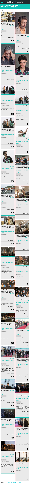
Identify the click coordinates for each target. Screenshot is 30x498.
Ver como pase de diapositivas (15, 10)
